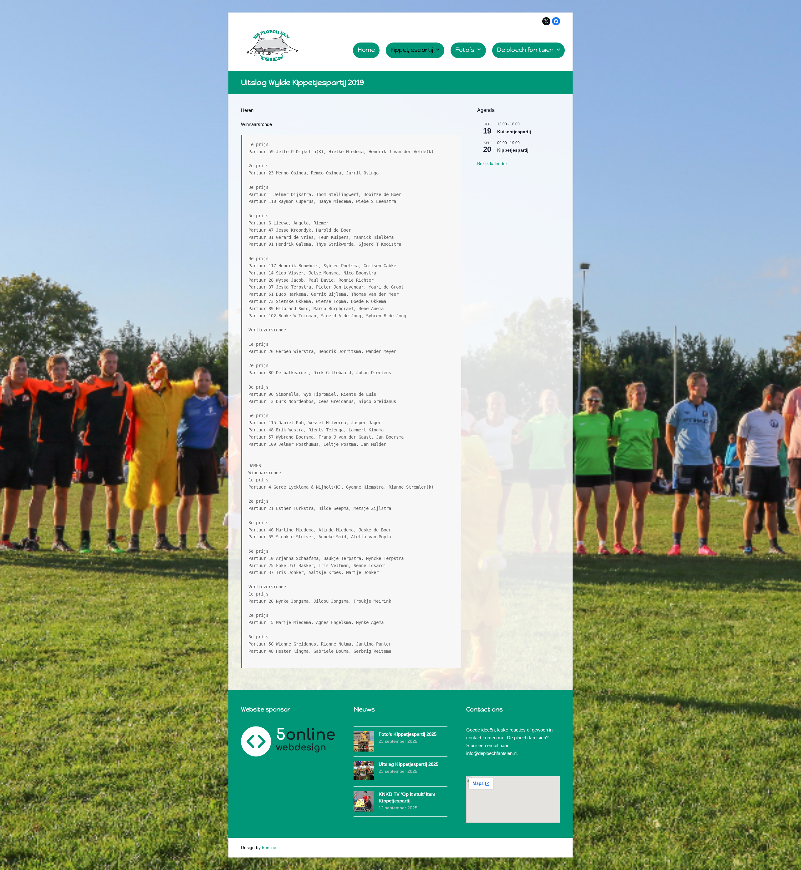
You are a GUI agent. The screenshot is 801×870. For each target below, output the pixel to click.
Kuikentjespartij (514, 131)
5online (269, 847)
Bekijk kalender (492, 163)
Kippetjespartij (512, 150)
